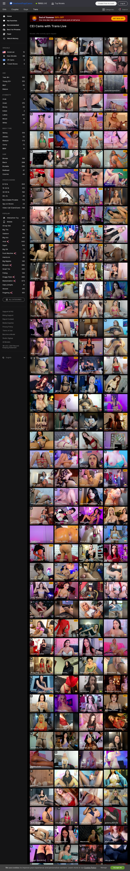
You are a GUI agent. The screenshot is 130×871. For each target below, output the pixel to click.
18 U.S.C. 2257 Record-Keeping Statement (11, 347)
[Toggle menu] (4, 3)
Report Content (8, 319)
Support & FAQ (8, 311)
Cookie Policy (90, 868)
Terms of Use (7, 331)
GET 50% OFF (118, 18)
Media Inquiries (8, 323)
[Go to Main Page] (21, 3)
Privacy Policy (8, 327)
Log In (122, 3)
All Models (6, 342)
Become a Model (9, 334)
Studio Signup (8, 338)
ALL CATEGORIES (15, 300)
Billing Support (8, 315)
